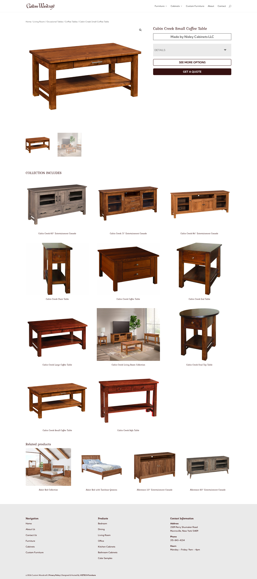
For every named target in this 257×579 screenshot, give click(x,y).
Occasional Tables (55, 21)
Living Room (39, 21)
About (211, 6)
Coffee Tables (71, 21)
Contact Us (31, 535)
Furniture (160, 6)
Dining (101, 529)
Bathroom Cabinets (107, 552)
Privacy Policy (54, 575)
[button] (140, 30)
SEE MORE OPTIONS (192, 62)
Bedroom (102, 523)
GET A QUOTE (192, 71)
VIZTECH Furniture (88, 575)
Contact (222, 6)
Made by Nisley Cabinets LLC (192, 37)
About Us (30, 529)
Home (28, 21)
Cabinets (175, 6)
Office (101, 541)
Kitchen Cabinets (106, 546)
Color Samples (105, 558)
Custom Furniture (195, 6)
